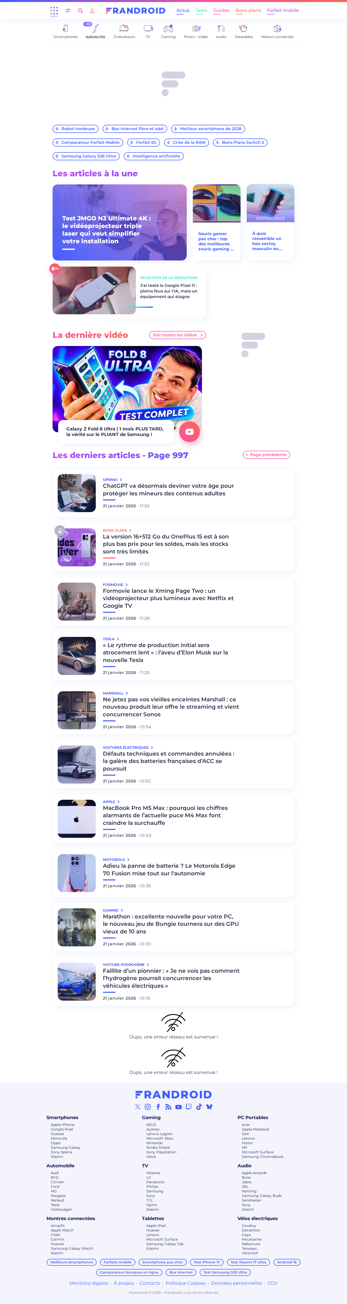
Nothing (249, 1191)
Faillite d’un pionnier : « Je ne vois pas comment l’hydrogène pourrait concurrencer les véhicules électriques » (171, 978)
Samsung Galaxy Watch (72, 1248)
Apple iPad (155, 1225)
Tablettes (153, 1218)
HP (244, 1147)
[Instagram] (148, 1107)
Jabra (246, 1182)
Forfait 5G (146, 142)
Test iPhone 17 (207, 1262)
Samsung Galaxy (66, 1147)
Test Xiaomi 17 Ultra (248, 1262)
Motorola (59, 1138)
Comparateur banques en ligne (129, 1272)
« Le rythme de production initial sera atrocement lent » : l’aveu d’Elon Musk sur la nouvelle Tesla (165, 653)
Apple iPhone (62, 1124)
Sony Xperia (61, 1152)
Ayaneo (153, 1129)
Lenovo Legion (159, 1134)
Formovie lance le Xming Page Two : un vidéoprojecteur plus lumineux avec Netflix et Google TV (168, 598)
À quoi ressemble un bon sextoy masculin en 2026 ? (266, 241)
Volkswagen (61, 1209)
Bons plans (248, 10)
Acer (246, 1124)
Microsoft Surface (257, 1152)
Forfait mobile (283, 10)
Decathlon (251, 1230)
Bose (246, 1177)
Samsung (154, 1191)
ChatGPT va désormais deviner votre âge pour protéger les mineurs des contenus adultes (168, 489)
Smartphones (62, 1117)
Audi (55, 1173)
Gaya (246, 1234)
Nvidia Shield (157, 1147)
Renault (58, 1200)
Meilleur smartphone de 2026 (211, 128)
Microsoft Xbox (159, 1138)
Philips (152, 1186)
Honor (247, 1143)
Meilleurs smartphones (71, 1262)
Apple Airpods (254, 1173)
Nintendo (154, 1143)
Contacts (150, 1283)
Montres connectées (70, 1218)
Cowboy (249, 1225)
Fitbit (55, 1234)
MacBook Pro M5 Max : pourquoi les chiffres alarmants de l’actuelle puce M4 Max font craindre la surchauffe (165, 816)
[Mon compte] (92, 10)
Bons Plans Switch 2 (243, 142)
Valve (151, 1156)
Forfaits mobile (118, 1262)
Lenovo (248, 1138)
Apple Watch (62, 1230)
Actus (183, 10)
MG (54, 1191)
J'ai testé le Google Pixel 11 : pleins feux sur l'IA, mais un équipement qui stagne (168, 291)
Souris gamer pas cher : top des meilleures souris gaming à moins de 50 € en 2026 (215, 241)
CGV (273, 1283)
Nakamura (251, 1244)
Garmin (57, 1239)
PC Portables (253, 1117)
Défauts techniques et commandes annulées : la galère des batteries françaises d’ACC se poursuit (168, 761)
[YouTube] (179, 1107)
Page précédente (268, 454)
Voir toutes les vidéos (175, 335)
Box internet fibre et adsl (138, 128)
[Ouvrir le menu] (54, 10)
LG (148, 1177)
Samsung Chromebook (262, 1156)
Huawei (57, 1134)
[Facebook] (158, 1107)
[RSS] (168, 1107)
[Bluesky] (209, 1107)
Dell (245, 1134)
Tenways (249, 1248)
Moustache (251, 1239)
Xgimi (151, 1205)
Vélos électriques (258, 1218)
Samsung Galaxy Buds (262, 1195)
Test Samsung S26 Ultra (225, 1272)
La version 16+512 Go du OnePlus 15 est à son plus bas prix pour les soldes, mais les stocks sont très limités (166, 544)
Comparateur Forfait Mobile (90, 142)
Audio (244, 1166)
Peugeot (58, 1195)
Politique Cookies (186, 1283)
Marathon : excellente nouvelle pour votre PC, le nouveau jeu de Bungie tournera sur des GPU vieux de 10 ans (171, 924)
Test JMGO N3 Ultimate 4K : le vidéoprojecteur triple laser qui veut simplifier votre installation (106, 230)
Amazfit (58, 1225)
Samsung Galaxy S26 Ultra (88, 156)
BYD (55, 1177)
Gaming (151, 1117)
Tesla (55, 1205)
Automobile (60, 1166)
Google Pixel (62, 1129)
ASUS (151, 1124)
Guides (221, 10)
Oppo (56, 1143)
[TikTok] (199, 1107)
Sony (150, 1195)
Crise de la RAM (189, 142)
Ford (55, 1186)
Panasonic (155, 1182)
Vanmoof (250, 1253)
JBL (245, 1186)
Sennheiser (251, 1200)
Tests (201, 10)
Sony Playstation (161, 1152)
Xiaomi (57, 1156)
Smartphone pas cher (162, 1262)
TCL (149, 1200)
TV (145, 1166)
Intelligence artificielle (156, 156)
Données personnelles (236, 1283)
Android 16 (287, 1262)
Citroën (57, 1182)
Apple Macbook (255, 1129)
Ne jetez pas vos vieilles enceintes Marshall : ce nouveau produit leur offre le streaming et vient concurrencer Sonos (171, 707)
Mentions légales (88, 1283)
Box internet (181, 1272)
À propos (124, 1283)
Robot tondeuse (78, 128)
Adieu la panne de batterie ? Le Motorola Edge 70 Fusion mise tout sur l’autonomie (169, 869)
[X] (138, 1107)
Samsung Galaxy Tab (164, 1244)
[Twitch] (189, 1107)
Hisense (153, 1173)
